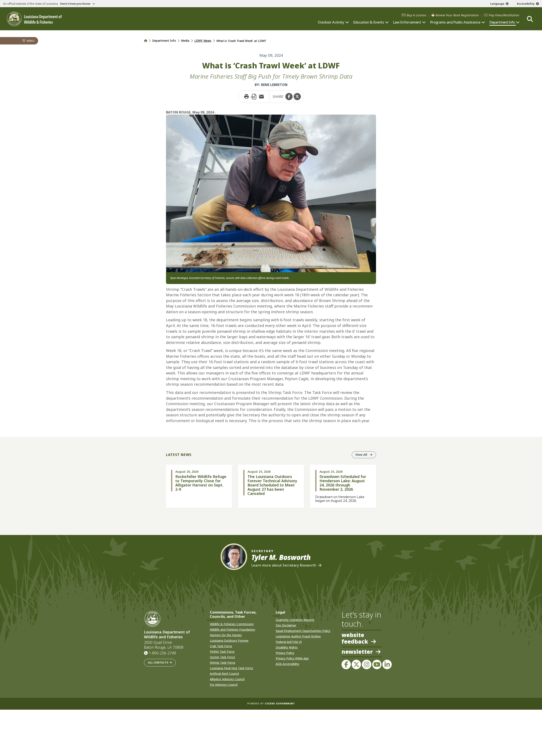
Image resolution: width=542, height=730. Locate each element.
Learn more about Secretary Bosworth (283, 565)
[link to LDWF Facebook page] (346, 664)
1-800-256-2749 (162, 652)
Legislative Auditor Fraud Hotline (298, 636)
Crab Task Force (221, 646)
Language (497, 3)
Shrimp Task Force (222, 663)
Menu (31, 41)
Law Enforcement (407, 22)
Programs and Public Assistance (455, 22)
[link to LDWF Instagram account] (366, 664)
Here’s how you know (75, 3)
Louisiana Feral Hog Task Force (231, 668)
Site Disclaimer (286, 625)
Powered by (271, 703)
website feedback (355, 638)
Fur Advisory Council (224, 685)
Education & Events (368, 22)
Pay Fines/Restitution (504, 15)
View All (365, 454)
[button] (289, 96)
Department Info (502, 22)
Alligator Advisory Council (227, 679)
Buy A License (416, 15)
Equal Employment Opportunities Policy (303, 631)
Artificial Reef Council (224, 674)
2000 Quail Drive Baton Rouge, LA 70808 (163, 645)
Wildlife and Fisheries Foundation (232, 629)
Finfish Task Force (222, 652)
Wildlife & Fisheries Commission (232, 624)
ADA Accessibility (287, 664)
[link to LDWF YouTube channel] (377, 664)
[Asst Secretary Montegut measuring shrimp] (271, 193)
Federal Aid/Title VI (289, 642)
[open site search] (530, 19)
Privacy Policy (285, 653)
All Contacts (158, 662)
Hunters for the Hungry (226, 635)
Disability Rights (287, 647)
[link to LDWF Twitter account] (356, 664)
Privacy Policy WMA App (292, 658)
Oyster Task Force (222, 657)
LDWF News (202, 41)
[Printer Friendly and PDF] (254, 96)
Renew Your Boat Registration (457, 15)
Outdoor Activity (331, 22)
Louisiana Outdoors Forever (229, 641)
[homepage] (34, 19)
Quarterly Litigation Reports (295, 620)
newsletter (357, 652)
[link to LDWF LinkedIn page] (387, 664)
